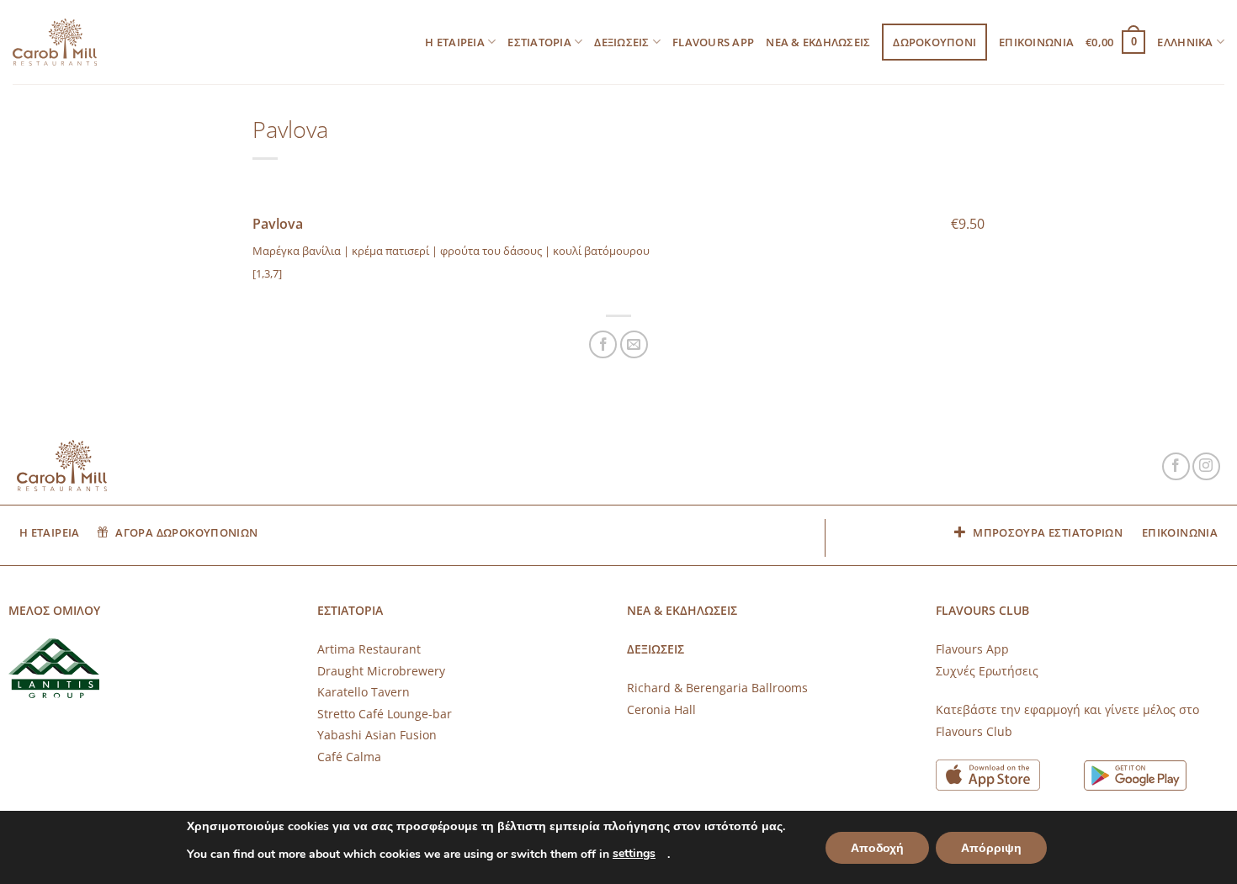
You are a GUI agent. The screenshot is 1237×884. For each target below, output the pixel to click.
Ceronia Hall (661, 709)
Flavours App (713, 42)
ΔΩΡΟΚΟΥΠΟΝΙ (934, 42)
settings (634, 853)
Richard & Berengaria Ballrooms (717, 688)
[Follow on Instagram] (1206, 466)
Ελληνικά (1185, 42)
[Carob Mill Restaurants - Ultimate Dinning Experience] (55, 42)
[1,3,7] (267, 273)
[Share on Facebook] (603, 344)
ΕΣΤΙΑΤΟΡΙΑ (539, 42)
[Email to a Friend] (634, 344)
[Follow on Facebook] (1176, 466)
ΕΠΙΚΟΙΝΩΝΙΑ (1036, 42)
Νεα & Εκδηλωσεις (818, 42)
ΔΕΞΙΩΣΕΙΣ (621, 42)
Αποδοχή (877, 848)
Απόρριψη (991, 848)
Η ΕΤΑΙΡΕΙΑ (455, 42)
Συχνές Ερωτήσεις (987, 671)
